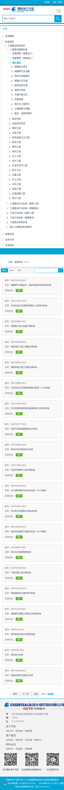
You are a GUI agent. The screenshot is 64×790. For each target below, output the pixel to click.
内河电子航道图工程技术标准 (24, 511)
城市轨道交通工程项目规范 (23, 634)
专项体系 (9, 245)
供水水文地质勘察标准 (21, 552)
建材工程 (16, 128)
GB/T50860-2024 (18, 321)
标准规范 (9, 42)
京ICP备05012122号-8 (48, 783)
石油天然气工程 (19, 165)
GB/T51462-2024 (18, 465)
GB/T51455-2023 (18, 609)
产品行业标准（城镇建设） (23, 217)
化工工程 (16, 156)
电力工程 (16, 198)
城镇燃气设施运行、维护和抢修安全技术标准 (31, 285)
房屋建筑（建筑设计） (23, 53)
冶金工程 (16, 133)
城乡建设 (16, 63)
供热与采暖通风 (22, 76)
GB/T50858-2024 (18, 342)
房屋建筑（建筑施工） (23, 58)
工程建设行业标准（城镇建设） (25, 208)
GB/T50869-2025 (18, 383)
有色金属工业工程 (21, 137)
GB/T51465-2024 (18, 506)
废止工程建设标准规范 (21, 227)
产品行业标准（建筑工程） (23, 213)
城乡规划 (16, 119)
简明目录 (19, 731)
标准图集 (9, 36)
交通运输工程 (18, 193)
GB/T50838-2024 (18, 527)
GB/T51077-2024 (18, 424)
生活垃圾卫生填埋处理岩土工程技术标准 (29, 305)
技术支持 (9, 740)
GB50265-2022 (17, 650)
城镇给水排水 (20, 67)
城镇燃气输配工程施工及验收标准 (26, 613)
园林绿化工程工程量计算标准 (24, 346)
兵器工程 (16, 175)
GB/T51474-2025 (18, 280)
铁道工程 (16, 189)
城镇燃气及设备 (22, 71)
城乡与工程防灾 (22, 104)
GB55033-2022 (17, 629)
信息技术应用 (18, 123)
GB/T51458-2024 (18, 568)
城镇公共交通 (20, 81)
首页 (15, 694)
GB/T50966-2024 (18, 444)
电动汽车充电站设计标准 (22, 449)
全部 (10, 262)
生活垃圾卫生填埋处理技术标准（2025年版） (31, 388)
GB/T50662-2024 (18, 486)
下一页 (26, 694)
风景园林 (18, 99)
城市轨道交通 (20, 85)
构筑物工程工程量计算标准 (23, 326)
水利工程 (16, 184)
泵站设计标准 (17, 655)
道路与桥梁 (19, 90)
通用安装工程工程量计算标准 (24, 367)
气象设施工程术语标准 (21, 572)
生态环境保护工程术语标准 (23, 470)
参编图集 (28, 749)
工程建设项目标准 (18, 222)
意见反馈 (28, 740)
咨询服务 (19, 749)
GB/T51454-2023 (18, 588)
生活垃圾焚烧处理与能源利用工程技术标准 (30, 408)
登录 (60, 2)
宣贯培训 (9, 749)
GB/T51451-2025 (18, 301)
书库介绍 (9, 731)
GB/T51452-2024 (18, 403)
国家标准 (22, 262)
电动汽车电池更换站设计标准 (24, 429)
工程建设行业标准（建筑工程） (25, 203)
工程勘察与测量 (22, 109)
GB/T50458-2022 (18, 670)
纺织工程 (16, 142)
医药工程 (16, 147)
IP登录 (47, 2)
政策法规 (9, 234)
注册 (54, 2)
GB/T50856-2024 (18, 362)
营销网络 (28, 731)
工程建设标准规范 (16, 46)
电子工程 (16, 161)
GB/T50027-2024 (18, 547)
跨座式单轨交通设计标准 (22, 675)
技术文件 (9, 240)
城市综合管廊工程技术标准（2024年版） (29, 531)
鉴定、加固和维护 (23, 113)
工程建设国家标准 (18, 49)
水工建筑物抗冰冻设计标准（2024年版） (29, 490)
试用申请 (19, 740)
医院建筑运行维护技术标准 (23, 593)
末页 (36, 694)
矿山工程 (16, 179)
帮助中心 (38, 740)
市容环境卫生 (20, 95)
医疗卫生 (16, 170)
